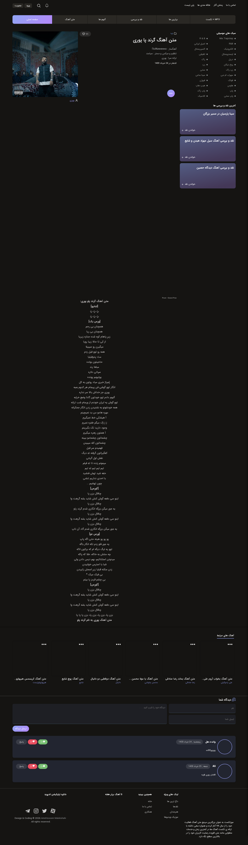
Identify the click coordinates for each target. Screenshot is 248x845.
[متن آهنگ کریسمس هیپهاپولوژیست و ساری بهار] (30, 658)
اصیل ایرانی (199, 44)
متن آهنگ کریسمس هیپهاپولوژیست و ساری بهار (30, 679)
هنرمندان (174, 812)
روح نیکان (228, 64)
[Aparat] (53, 813)
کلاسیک (201, 96)
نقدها (175, 806)
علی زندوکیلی (226, 682)
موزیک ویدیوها (171, 817)
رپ (171, 33)
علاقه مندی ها (204, 5)
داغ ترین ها (172, 801)
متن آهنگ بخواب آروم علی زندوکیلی (217, 679)
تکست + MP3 (213, 19)
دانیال (118, 682)
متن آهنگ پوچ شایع (72, 679)
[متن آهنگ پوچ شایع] (68, 658)
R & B (202, 38)
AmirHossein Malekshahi (53, 818)
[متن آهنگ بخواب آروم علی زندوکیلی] (217, 658)
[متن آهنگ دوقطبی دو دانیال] (105, 658)
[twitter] (44, 813)
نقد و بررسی (136, 19)
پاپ (231, 91)
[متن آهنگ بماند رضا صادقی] (180, 658)
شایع (81, 682)
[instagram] (36, 813)
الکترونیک (228, 49)
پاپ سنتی (228, 96)
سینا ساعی (200, 75)
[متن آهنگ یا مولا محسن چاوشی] (142, 658)
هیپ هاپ (200, 85)
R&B (231, 44)
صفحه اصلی (32, 19)
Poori (164, 298)
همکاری (148, 812)
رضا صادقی (190, 682)
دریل (231, 59)
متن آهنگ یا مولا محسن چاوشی (142, 679)
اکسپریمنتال (199, 49)
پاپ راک (201, 91)
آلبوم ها (102, 19)
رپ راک (229, 70)
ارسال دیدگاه (20, 728)
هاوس (230, 85)
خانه (150, 801)
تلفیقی (202, 54)
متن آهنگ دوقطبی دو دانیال (106, 679)
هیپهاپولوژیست (39, 682)
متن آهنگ (70, 19)
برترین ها (173, 19)
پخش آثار (218, 5)
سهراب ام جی (227, 75)
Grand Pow (172, 298)
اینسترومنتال (227, 54)
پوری (72, 100)
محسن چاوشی (151, 682)
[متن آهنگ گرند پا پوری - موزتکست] (127, 11)
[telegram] (27, 813)
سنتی (202, 70)
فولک (230, 80)
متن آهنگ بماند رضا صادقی (180, 679)
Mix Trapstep (226, 38)
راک (203, 59)
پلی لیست (189, 5)
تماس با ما (231, 5)
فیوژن (202, 80)
